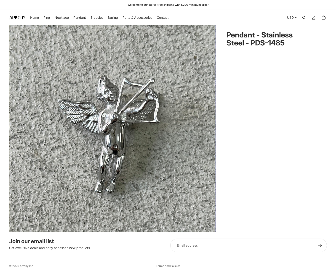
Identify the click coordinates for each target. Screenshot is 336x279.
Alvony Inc (26, 266)
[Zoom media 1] (112, 128)
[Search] (304, 18)
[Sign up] (320, 245)
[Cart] (324, 18)
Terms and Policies (168, 266)
